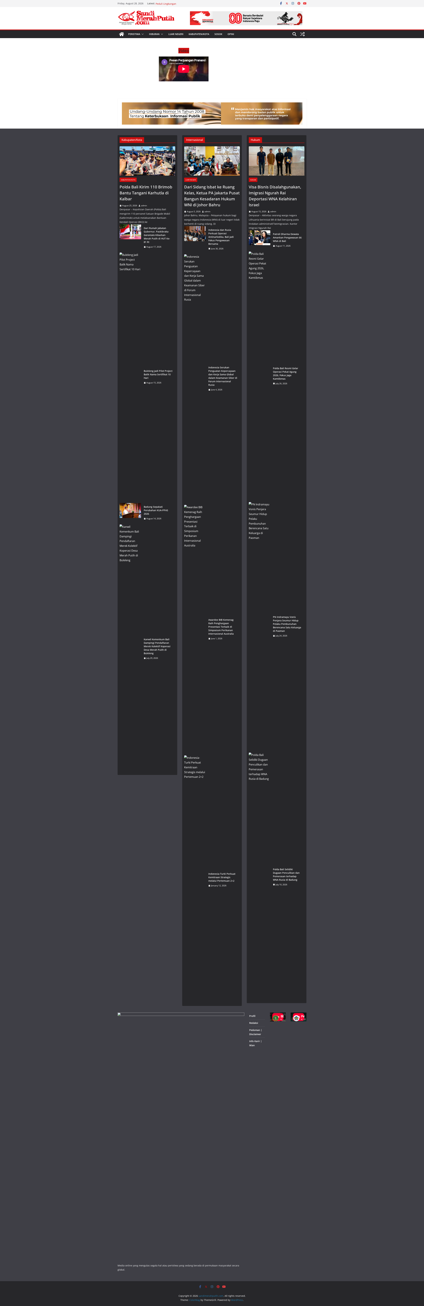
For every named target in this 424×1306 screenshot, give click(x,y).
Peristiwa (134, 34)
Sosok (218, 34)
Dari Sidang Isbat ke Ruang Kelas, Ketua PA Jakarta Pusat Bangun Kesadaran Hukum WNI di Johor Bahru (212, 195)
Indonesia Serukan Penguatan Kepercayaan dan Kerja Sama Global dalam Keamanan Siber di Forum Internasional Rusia (222, 376)
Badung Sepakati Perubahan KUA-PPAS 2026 (156, 510)
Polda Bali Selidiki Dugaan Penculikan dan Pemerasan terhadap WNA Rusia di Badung (286, 874)
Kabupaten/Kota (199, 34)
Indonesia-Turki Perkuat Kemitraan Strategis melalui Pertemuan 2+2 (221, 877)
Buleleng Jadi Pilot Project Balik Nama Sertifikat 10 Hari (158, 374)
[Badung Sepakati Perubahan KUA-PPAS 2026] (130, 512)
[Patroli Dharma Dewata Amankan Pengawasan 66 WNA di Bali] (259, 240)
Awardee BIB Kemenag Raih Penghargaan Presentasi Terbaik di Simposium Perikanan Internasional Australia (221, 626)
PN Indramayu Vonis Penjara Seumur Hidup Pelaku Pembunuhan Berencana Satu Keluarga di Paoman (287, 623)
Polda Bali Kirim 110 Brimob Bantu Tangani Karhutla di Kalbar (146, 192)
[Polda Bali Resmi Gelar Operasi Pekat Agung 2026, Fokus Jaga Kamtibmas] (259, 376)
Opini (231, 34)
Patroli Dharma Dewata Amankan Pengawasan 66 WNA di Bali (287, 237)
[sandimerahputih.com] (122, 34)
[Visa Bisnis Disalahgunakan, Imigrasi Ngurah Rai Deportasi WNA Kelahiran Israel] (276, 161)
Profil (252, 1016)
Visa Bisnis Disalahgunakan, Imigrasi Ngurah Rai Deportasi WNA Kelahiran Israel (275, 195)
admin (144, 205)
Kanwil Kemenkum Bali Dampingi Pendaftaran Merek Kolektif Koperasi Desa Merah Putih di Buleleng (157, 646)
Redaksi (253, 1022)
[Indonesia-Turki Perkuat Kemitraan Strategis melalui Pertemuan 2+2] (195, 879)
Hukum (253, 180)
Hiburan (154, 34)
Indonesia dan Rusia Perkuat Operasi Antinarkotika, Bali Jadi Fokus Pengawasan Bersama (221, 236)
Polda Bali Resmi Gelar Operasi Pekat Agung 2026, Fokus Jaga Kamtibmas (285, 373)
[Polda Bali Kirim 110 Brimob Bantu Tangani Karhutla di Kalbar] (147, 161)
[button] (142, 34)
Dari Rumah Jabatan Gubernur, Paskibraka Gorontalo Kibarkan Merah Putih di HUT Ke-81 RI (157, 235)
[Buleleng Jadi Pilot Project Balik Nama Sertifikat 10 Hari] (130, 377)
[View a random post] (302, 34)
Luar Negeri (175, 34)
